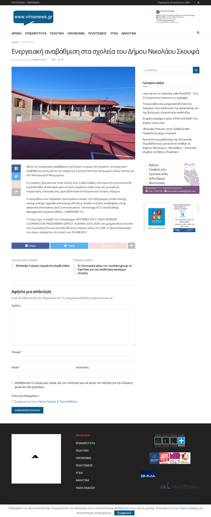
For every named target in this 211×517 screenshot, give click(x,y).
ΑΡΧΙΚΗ (17, 33)
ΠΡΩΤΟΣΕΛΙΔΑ (18, 2)
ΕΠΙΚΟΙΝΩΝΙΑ (33, 2)
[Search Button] (196, 70)
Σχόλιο (16, 305)
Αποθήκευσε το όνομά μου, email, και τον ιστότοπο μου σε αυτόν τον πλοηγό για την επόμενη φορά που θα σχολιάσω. (74, 385)
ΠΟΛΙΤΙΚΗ (57, 33)
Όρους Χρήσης (189, 508)
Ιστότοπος (82, 367)
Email (16, 367)
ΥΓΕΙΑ (114, 33)
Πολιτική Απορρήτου (26, 396)
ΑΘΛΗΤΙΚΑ (128, 33)
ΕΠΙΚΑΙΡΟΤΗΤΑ (35, 33)
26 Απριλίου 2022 (20, 59)
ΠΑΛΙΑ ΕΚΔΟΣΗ (85, 488)
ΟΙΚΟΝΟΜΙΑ (76, 33)
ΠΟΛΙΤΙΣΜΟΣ (97, 33)
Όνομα (17, 352)
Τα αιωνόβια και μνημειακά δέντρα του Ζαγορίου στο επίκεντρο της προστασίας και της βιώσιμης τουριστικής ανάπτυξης (170, 108)
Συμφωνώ (124, 513)
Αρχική (15, 42)
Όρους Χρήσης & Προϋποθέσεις (58, 401)
